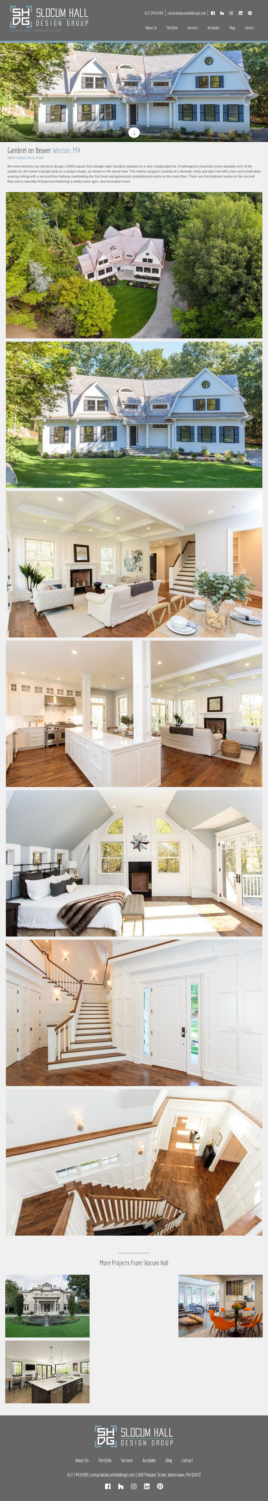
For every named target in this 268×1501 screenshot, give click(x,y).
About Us (151, 27)
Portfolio (172, 27)
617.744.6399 (154, 13)
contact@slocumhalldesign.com (187, 13)
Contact (249, 27)
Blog (232, 27)
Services (192, 27)
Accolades (213, 27)
